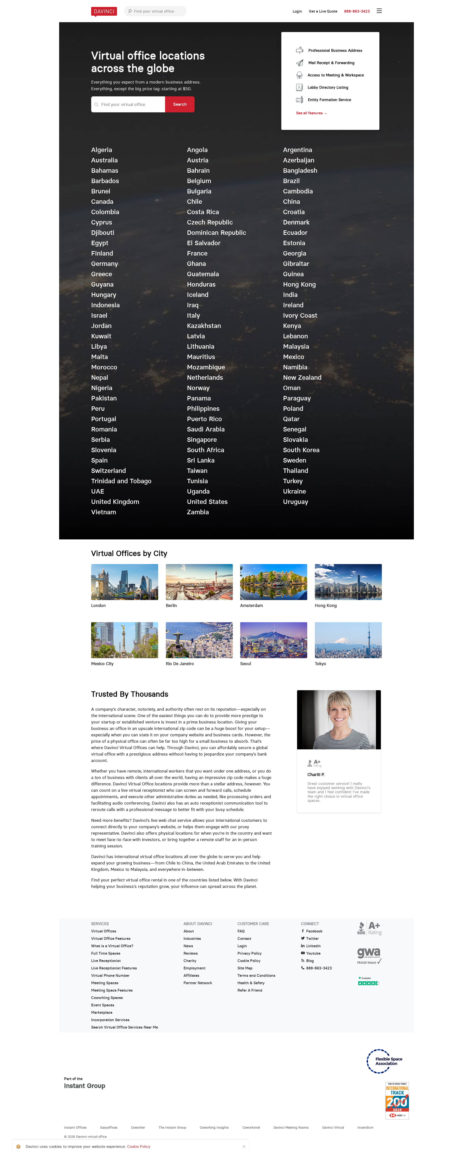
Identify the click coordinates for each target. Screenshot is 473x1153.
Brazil (291, 181)
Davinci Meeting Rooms (291, 1127)
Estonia (294, 243)
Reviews (191, 953)
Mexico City (102, 663)
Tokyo (320, 663)
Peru (98, 409)
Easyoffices (109, 1127)
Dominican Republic (216, 233)
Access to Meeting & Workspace (336, 75)
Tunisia (197, 481)
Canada (102, 202)
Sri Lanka (201, 460)
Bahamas (104, 170)
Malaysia (296, 346)
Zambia (198, 512)
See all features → (311, 113)
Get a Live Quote (323, 11)
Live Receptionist (106, 961)
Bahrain (198, 170)
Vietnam (103, 512)
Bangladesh (300, 170)
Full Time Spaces (105, 953)
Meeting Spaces (104, 983)
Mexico (293, 357)
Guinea (293, 274)
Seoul (245, 663)
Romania (104, 429)
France (197, 253)
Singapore (202, 440)
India (290, 295)
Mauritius (201, 357)
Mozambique (206, 367)
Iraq (193, 305)
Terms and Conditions (256, 975)
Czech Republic (210, 222)
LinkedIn (313, 946)
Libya (99, 346)
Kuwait (101, 336)
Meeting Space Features (112, 990)
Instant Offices (75, 1127)
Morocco (104, 367)
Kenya (292, 326)
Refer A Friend (249, 990)
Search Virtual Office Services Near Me (124, 1027)
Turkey (293, 481)
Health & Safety (251, 983)
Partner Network (198, 983)
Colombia (105, 212)
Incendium (365, 1127)
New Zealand (302, 377)
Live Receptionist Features (114, 968)
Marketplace (101, 1012)
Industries (192, 938)
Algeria (101, 150)
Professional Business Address (335, 50)
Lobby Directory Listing (328, 87)
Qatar (291, 419)
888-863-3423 (357, 11)
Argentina (297, 150)
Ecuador (295, 233)
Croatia (294, 212)
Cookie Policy (248, 961)
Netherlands (205, 377)
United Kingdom (115, 502)
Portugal (103, 419)
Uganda (198, 491)
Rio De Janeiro (180, 663)
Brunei (100, 191)
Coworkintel (251, 1127)
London (98, 605)
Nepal (99, 377)
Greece (101, 274)
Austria (197, 160)
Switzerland (108, 471)
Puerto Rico (204, 419)
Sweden (294, 460)
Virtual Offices (103, 931)
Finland (102, 253)
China (291, 202)
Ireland (293, 305)
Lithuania (200, 346)
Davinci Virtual (333, 1127)
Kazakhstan (204, 326)
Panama (199, 398)
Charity (190, 961)
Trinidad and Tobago (121, 481)
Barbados (105, 181)
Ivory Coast (300, 315)
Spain (99, 460)
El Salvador (203, 243)
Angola (197, 150)
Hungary (103, 295)
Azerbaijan (298, 160)
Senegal (294, 429)
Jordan (101, 326)
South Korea (301, 450)
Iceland (197, 295)
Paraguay (297, 398)
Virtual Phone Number (110, 975)
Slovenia (103, 450)
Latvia (196, 336)
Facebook (314, 931)
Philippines (203, 409)
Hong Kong (299, 284)
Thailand (295, 471)
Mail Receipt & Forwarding (331, 62)
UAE (97, 491)
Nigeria (101, 388)
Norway (198, 388)
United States (207, 502)
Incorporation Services (110, 1020)
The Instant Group (172, 1127)
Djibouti (102, 233)
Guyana (102, 284)
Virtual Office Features (111, 938)
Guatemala (203, 274)
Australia (104, 160)
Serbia (100, 440)
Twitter (312, 938)
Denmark (296, 222)
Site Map (245, 968)
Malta (99, 357)
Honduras (201, 284)
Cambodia (298, 191)
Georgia (294, 253)
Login (297, 11)
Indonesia (105, 305)
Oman (292, 388)
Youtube (313, 953)
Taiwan (197, 471)
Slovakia (295, 440)
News (188, 946)
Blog (310, 961)
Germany (104, 264)
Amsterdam (251, 605)
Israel (99, 315)
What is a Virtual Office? (112, 946)
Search (180, 104)
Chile (194, 202)
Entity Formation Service (329, 99)
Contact (244, 938)
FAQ (241, 931)
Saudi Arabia (206, 429)
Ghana (196, 264)
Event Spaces (102, 1005)
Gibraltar (296, 264)
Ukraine (294, 491)
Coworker (138, 1127)
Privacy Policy (249, 953)
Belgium (199, 181)
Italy (193, 315)
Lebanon (295, 336)
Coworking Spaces (107, 998)
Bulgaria (199, 191)
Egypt (99, 243)
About (189, 931)
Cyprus (101, 222)
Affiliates (191, 975)
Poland (293, 409)
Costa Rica (203, 212)
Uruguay (295, 502)
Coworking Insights (214, 1127)
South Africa (205, 450)
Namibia (295, 367)
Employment (194, 968)
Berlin (171, 605)
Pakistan (104, 398)
